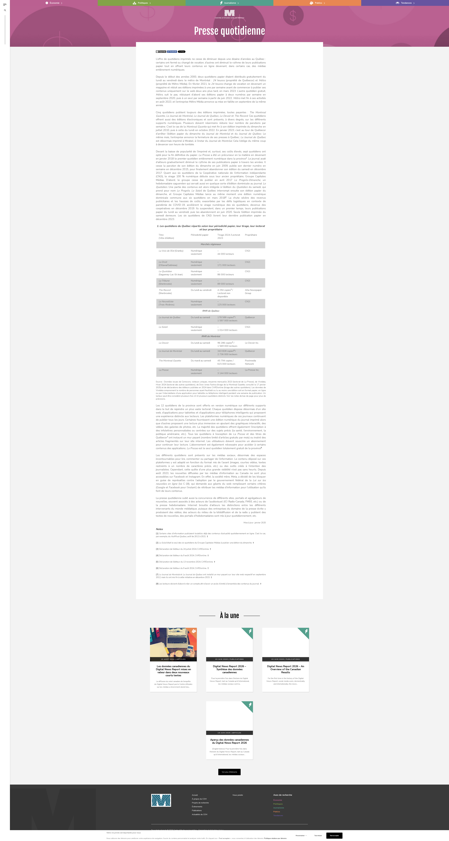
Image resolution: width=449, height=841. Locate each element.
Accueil (195, 795)
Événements (197, 806)
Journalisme (278, 808)
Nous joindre (238, 795)
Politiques (278, 804)
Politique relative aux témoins (275, 838)
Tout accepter (334, 835)
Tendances (278, 815)
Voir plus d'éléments (229, 772)
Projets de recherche (200, 803)
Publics (276, 811)
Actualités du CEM (199, 814)
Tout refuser (318, 835)
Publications (197, 810)
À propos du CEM (199, 799)
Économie (277, 800)
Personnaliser (301, 835)
